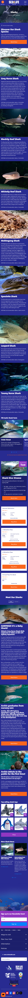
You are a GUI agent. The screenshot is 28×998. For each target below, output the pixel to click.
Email (2, 916)
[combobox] (14, 959)
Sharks (19, 930)
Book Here (14, 498)
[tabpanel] (14, 701)
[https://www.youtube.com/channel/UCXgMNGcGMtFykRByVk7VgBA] (7, 993)
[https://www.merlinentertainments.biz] (9, 968)
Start (2, 930)
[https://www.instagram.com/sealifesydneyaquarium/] (14, 993)
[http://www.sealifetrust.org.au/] (19, 968)
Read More (14, 677)
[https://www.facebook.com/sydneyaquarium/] (10, 993)
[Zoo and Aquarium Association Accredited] (10, 975)
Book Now (14, 42)
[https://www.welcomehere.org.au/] (20, 975)
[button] (11, 452)
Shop (14, 834)
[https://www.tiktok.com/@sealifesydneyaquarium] (17, 993)
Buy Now (14, 522)
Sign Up (14, 924)
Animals (14, 930)
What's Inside (7, 930)
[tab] (11, 602)
